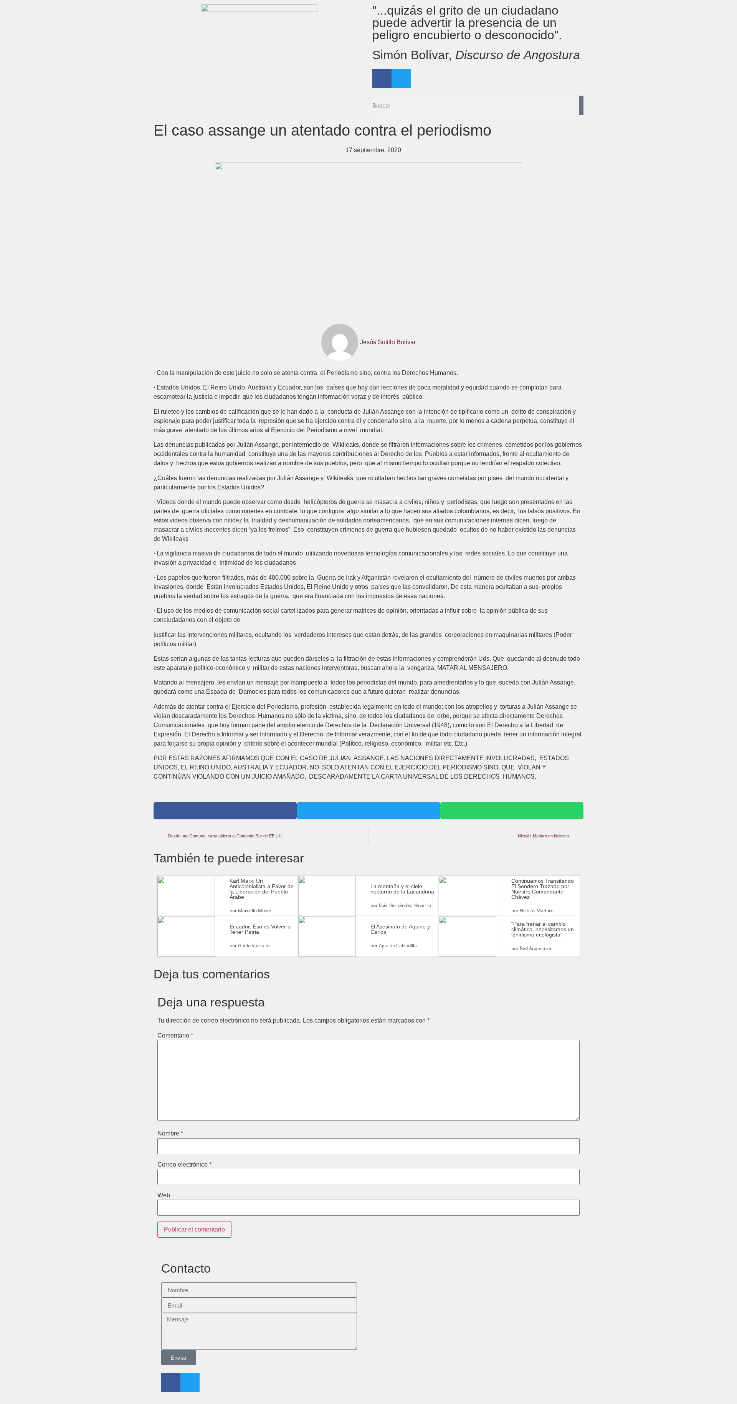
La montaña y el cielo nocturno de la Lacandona (402, 889)
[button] (225, 810)
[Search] (581, 105)
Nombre (170, 1133)
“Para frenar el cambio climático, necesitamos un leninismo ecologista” (542, 929)
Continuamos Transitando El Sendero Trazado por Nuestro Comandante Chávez (542, 889)
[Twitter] (401, 78)
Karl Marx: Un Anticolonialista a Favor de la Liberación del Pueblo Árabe (262, 889)
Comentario (175, 1036)
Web (163, 1195)
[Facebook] (382, 78)
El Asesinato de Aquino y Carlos (400, 929)
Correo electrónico (184, 1165)
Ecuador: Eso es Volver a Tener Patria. (260, 929)
